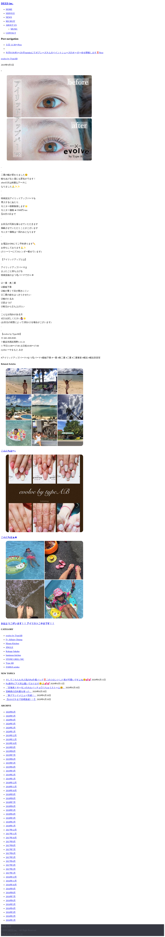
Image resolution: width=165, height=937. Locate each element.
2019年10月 (11, 743)
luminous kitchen (13, 655)
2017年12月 (11, 830)
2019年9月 (11, 747)
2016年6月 (11, 900)
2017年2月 (11, 869)
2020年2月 (11, 728)
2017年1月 (11, 873)
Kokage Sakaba (12, 651)
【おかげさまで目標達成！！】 (21, 699)
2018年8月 (11, 798)
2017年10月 (11, 837)
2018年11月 (11, 786)
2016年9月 (11, 889)
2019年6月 (11, 759)
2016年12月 (11, 877)
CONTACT (11, 33)
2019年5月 (11, 763)
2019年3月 (11, 771)
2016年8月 (11, 892)
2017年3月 (11, 865)
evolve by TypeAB (9, 58)
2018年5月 (11, 810)
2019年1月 (11, 779)
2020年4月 (11, 720)
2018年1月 (11, 826)
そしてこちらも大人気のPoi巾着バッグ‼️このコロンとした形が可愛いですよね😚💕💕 (48, 680)
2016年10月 (11, 885)
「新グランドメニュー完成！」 (21, 695)
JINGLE (9, 647)
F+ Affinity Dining (14, 639)
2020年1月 (11, 731)
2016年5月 (11, 904)
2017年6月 (11, 853)
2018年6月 (11, 806)
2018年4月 (11, 814)
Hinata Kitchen (12, 643)
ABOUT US (11, 25)
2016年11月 (11, 881)
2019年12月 (11, 735)
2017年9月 (11, 841)
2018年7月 (11, 802)
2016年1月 (11, 920)
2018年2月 (11, 822)
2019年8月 (11, 751)
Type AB (10, 663)
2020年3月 (11, 724)
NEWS (9, 17)
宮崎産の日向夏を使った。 (19, 691)
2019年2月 (11, 775)
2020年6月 (11, 712)
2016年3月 (11, 912)
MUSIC (14, 29)
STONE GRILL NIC (15, 659)
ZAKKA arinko (12, 667)
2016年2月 (11, 916)
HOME (9, 9)
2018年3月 (11, 818)
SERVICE (10, 13)
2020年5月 (11, 716)
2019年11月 (11, 739)
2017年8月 (11, 845)
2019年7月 (11, 755)
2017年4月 (11, 861)
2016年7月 (11, 896)
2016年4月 (11, 908)
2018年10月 (11, 790)
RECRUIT (10, 21)
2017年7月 (11, 849)
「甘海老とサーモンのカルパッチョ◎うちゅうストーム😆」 (35, 687)
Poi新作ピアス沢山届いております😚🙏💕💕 (28, 683)
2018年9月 (11, 794)
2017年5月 (11, 857)
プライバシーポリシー (12, 934)
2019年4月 (11, 767)
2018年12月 (11, 782)
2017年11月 (11, 833)
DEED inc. (7, 3)
